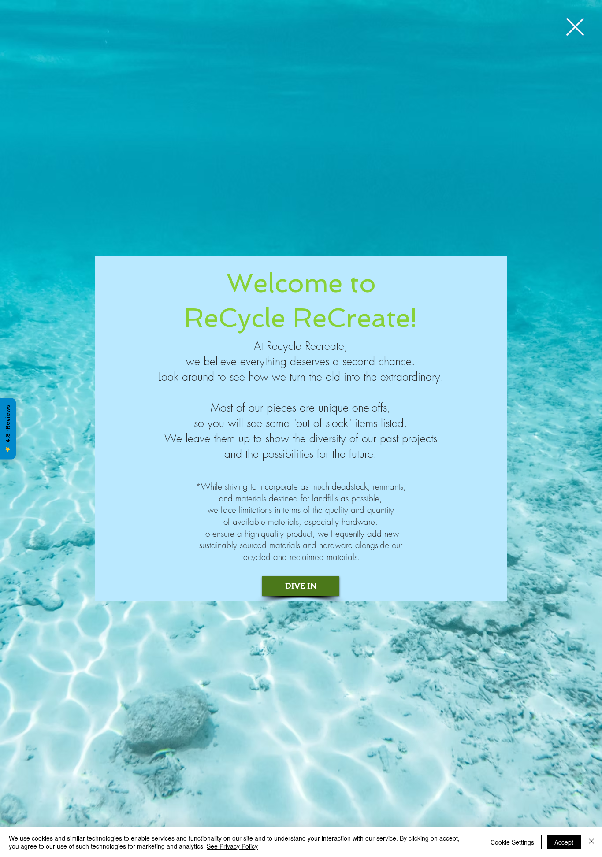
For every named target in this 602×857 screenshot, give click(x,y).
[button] (575, 27)
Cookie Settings (512, 842)
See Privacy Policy (232, 846)
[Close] (591, 842)
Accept (563, 842)
